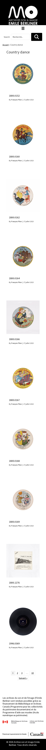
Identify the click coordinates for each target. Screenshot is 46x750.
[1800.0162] (23, 180)
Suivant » (23, 678)
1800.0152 (14, 95)
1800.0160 (14, 156)
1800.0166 (14, 339)
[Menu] (23, 28)
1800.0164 (14, 278)
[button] (36, 37)
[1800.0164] (23, 240)
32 (32, 672)
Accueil (6, 44)
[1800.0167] (23, 362)
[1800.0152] (23, 58)
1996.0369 (14, 643)
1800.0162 (14, 217)
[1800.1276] (23, 545)
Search (7, 37)
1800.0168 (14, 460)
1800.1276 (14, 582)
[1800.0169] (23, 484)
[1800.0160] (23, 119)
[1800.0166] (23, 301)
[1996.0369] (23, 606)
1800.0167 (14, 400)
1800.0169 (14, 521)
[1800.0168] (23, 423)
